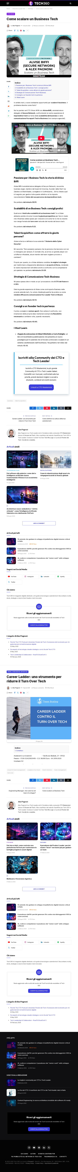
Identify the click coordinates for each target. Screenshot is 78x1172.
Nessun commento (39, 25)
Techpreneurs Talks (13, 470)
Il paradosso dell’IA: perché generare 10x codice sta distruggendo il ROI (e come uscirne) (44, 550)
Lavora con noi (18, 764)
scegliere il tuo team (34, 770)
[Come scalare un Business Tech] (39, 56)
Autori (33, 1153)
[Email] (8, 101)
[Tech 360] (39, 3)
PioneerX (31, 1161)
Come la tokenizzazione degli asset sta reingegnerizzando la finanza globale (55, 474)
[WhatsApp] (8, 116)
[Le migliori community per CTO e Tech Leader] (11, 1082)
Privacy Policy (28, 764)
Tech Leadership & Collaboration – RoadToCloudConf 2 (28, 655)
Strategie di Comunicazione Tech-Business (31, 92)
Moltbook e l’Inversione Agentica (19, 879)
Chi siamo (24, 1153)
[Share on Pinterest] (20, 30)
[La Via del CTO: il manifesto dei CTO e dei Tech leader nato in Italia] (11, 1092)
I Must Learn (20, 97)
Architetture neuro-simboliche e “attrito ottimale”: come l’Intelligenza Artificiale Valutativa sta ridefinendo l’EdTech (22, 511)
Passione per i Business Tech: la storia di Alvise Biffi (33, 85)
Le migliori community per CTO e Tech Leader (34, 1080)
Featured (43, 842)
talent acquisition (20, 400)
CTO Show (11, 14)
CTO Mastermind (65, 433)
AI (7, 506)
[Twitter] (8, 91)
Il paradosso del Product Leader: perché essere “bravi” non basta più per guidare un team (55, 847)
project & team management (16, 770)
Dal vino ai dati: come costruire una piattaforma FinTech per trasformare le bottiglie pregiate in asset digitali (22, 847)
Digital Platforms (46, 470)
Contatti (63, 1156)
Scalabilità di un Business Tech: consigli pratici (32, 88)
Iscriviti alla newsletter (39, 625)
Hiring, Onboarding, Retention (17, 671)
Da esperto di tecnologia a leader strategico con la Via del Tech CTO (32, 649)
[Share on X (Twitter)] (17, 30)
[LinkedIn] (8, 96)
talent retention (47, 770)
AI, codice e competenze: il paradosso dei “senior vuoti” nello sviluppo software (43, 559)
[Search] (70, 3)
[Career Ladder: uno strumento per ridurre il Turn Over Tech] (39, 718)
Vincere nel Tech (29, 435)
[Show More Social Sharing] (27, 30)
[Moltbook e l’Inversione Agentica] (22, 865)
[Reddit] (8, 106)
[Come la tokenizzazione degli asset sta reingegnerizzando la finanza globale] (55, 459)
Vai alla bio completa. (28, 440)
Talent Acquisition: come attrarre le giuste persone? (34, 90)
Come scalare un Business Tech (53, 791)
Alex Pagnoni (16, 25)
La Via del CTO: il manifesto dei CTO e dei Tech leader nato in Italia (42, 1090)
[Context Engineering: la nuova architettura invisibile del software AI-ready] (11, 1102)
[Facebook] (8, 87)
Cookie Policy (37, 764)
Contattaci (19, 750)
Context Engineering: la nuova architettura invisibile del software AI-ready (44, 1100)
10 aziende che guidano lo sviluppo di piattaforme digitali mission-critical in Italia (44, 540)
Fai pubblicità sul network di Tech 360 (26, 1156)
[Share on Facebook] (14, 30)
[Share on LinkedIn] (23, 30)
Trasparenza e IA (50, 1156)
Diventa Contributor (46, 1153)
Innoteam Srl (36, 756)
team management (60, 770)
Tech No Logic (49, 437)
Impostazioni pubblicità (49, 764)
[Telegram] (8, 111)
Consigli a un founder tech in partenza (29, 95)
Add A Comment (39, 523)
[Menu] (8, 3)
